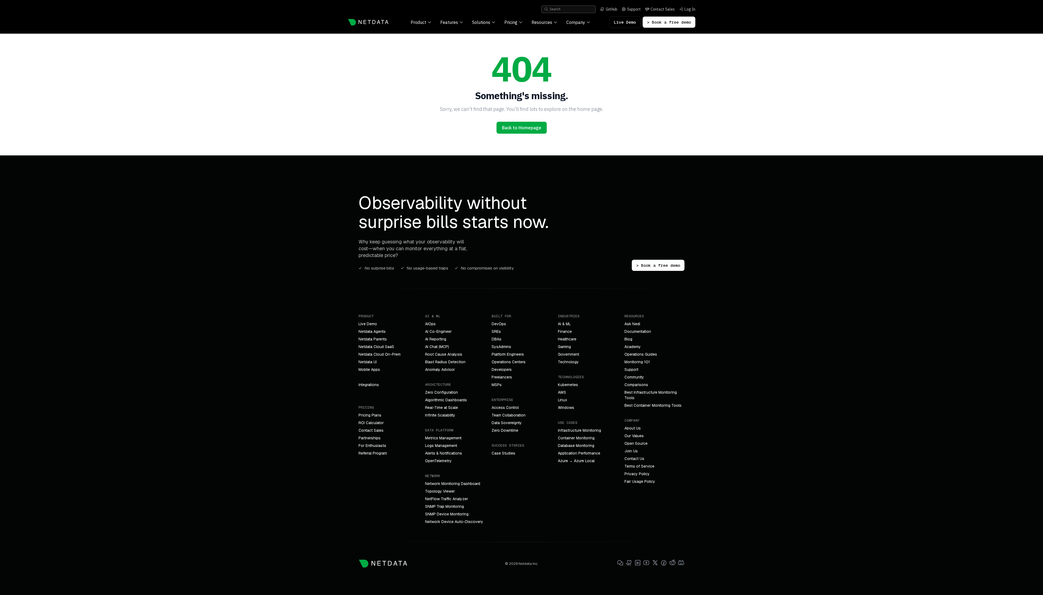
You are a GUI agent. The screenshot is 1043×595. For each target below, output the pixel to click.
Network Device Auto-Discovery (454, 521)
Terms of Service (639, 466)
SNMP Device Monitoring (447, 514)
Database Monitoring (576, 445)
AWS (562, 392)
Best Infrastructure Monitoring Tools (650, 395)
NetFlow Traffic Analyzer (446, 498)
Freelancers (502, 377)
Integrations (369, 384)
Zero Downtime (505, 430)
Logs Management (441, 445)
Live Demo (625, 22)
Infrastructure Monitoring (579, 430)
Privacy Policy (637, 473)
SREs (496, 331)
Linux (562, 399)
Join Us (631, 451)
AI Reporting (435, 339)
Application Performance (579, 453)
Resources (542, 22)
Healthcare (567, 339)
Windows (566, 407)
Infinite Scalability (440, 415)
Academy (632, 346)
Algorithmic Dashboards (446, 399)
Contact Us (634, 458)
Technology (568, 361)
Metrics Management (443, 438)
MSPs (497, 384)
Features (449, 22)
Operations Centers (509, 361)
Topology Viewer (440, 491)
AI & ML (564, 323)
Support (631, 369)
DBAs (496, 339)
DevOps (499, 323)
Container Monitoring (576, 438)
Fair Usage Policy (639, 481)
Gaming (564, 346)
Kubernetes (568, 384)
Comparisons (636, 384)
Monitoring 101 (637, 361)
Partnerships (370, 438)
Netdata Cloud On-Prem (380, 354)
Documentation (637, 331)
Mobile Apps (369, 369)
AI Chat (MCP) (437, 346)
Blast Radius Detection (445, 361)
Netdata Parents (373, 339)
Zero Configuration (441, 392)
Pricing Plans (370, 415)
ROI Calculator (371, 422)
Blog (628, 339)
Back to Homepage (521, 127)
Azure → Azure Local (576, 460)
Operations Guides (640, 354)
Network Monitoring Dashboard (452, 483)
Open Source (636, 443)
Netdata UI (368, 361)
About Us (632, 428)
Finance (565, 331)
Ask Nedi (632, 323)
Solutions (481, 22)
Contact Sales (371, 430)
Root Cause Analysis (443, 354)
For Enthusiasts (372, 445)
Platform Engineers (508, 354)
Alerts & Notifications (443, 453)
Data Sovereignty (507, 422)
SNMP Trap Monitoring (444, 506)
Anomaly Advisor (440, 369)
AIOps (430, 323)
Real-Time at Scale (441, 407)
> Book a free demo (669, 22)
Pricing (510, 22)
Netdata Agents (372, 331)
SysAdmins (501, 346)
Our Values (634, 435)
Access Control (505, 407)
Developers (502, 369)
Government (568, 354)
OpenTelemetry (438, 460)
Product (418, 22)
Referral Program (373, 453)
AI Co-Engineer (438, 331)
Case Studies (503, 453)
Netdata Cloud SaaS (376, 346)
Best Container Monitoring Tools (652, 405)
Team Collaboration (509, 415)
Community (634, 377)
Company (575, 22)
